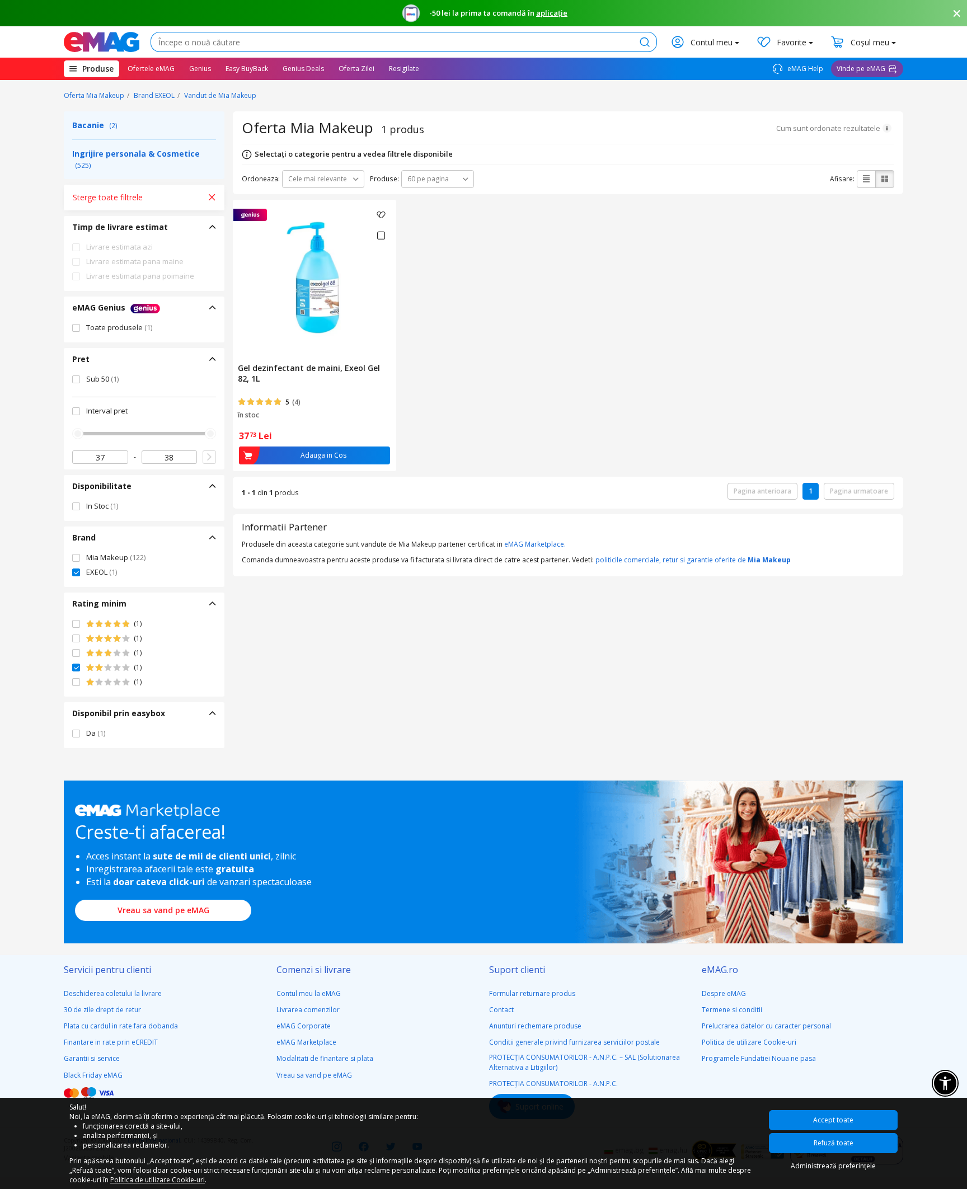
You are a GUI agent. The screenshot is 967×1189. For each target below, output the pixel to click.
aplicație (551, 13)
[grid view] (884, 179)
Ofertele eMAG (151, 68)
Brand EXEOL (154, 95)
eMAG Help (804, 68)
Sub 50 (102, 379)
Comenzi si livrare (313, 970)
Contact (501, 1009)
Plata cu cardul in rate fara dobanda (121, 1026)
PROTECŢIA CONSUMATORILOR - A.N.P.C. (553, 1083)
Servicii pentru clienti (107, 970)
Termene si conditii (732, 1009)
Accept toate (833, 1120)
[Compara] (380, 236)
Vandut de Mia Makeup (220, 95)
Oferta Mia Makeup (94, 95)
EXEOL (101, 572)
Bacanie (95, 125)
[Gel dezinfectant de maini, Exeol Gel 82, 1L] (314, 279)
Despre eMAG (724, 993)
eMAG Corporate (303, 1026)
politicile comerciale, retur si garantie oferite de (693, 560)
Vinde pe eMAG (861, 68)
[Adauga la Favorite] (381, 215)
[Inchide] (957, 13)
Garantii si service (92, 1058)
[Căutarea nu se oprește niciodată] (101, 42)
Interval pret (107, 411)
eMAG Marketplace (306, 1042)
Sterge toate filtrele (108, 197)
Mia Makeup (115, 557)
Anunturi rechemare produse (535, 1026)
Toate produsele (119, 327)
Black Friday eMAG (93, 1075)
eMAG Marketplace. (535, 544)
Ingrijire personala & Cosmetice (136, 159)
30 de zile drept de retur (102, 1009)
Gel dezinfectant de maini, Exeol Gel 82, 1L (309, 373)
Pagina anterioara (762, 491)
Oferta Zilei (356, 68)
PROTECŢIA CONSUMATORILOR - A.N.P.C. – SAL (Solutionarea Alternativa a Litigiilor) (584, 1061)
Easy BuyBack (247, 68)
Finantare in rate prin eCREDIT (111, 1042)
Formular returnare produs (532, 993)
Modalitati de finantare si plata (324, 1058)
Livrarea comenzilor (308, 1009)
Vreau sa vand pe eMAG (163, 910)
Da (95, 733)
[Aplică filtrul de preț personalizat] (209, 457)
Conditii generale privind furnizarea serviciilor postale (574, 1042)
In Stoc (102, 506)
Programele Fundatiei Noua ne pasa (759, 1058)
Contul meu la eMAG (308, 993)
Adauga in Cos (323, 455)
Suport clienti (517, 970)
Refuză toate (833, 1143)
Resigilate (404, 68)
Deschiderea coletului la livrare (113, 993)
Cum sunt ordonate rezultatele (828, 128)
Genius (200, 68)
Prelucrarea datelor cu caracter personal (766, 1026)
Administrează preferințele (833, 1166)
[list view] (866, 179)
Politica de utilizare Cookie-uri (749, 1042)
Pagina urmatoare (859, 491)
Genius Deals (303, 68)
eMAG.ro (720, 970)
